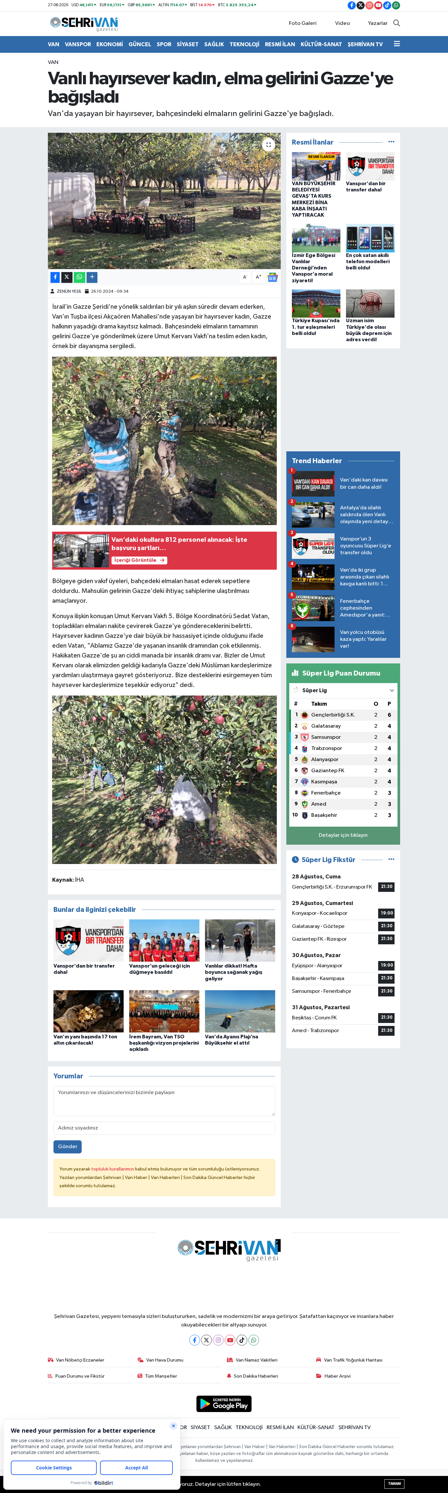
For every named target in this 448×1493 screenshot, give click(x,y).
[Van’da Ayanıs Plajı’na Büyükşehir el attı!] (240, 1011)
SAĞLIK (214, 44)
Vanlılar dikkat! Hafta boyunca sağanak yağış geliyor (233, 972)
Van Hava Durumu (164, 1360)
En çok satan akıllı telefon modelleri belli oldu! (368, 261)
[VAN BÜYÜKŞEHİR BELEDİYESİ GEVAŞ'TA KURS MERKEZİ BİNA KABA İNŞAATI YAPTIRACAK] (316, 166)
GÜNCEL (140, 44)
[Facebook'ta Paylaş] (55, 277)
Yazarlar (378, 23)
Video (342, 23)
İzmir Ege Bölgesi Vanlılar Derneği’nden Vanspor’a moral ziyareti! (313, 268)
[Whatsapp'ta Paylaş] (79, 277)
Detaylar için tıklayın (343, 835)
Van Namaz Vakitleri (256, 1360)
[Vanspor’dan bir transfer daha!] (88, 940)
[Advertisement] (343, 400)
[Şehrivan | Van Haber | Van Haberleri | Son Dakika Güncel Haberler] (85, 23)
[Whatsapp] (253, 1340)
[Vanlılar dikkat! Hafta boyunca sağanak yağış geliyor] (240, 940)
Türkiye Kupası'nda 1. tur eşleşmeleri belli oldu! (315, 327)
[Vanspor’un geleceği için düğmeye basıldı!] (164, 940)
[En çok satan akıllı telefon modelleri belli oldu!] (370, 238)
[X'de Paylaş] (66, 277)
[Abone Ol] (272, 277)
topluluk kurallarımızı (113, 1169)
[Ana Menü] (397, 44)
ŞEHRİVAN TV (365, 44)
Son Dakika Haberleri (256, 1376)
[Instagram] (218, 1340)
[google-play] (224, 1403)
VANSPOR (78, 44)
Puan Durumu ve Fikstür (80, 1376)
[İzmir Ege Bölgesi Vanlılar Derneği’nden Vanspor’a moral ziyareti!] (316, 238)
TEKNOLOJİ (244, 44)
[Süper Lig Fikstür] (391, 860)
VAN (53, 44)
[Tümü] (391, 142)
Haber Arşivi (338, 1376)
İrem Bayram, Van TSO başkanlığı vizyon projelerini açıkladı (164, 1043)
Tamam (394, 1483)
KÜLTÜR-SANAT (321, 44)
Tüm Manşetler (161, 1376)
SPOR (164, 44)
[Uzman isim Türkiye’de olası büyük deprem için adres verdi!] (370, 303)
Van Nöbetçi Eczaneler (80, 1360)
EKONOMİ (109, 44)
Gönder (67, 1146)
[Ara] (396, 23)
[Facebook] (194, 1340)
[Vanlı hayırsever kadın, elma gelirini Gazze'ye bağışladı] (164, 201)
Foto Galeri (302, 23)
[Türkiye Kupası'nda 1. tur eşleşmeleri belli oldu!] (316, 303)
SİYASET (188, 44)
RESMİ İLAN (280, 44)
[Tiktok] (241, 1340)
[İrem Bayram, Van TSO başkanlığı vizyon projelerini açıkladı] (164, 1011)
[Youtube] (230, 1340)
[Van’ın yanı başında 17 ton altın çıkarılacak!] (88, 1011)
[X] (206, 1340)
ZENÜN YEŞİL (69, 291)
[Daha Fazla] (92, 277)
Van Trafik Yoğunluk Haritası (353, 1360)
